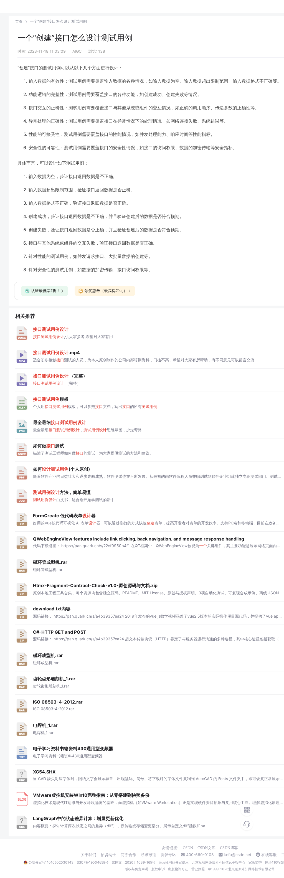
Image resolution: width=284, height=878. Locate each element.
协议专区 (168, 854)
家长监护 (255, 862)
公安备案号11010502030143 (51, 862)
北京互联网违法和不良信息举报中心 (218, 862)
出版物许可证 (178, 869)
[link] (18, 21)
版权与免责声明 (136, 869)
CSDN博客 (229, 848)
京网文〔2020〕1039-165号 (133, 862)
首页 (18, 21)
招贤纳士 (108, 854)
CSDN (188, 848)
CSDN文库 (206, 848)
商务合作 (128, 854)
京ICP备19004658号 (92, 862)
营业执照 (198, 869)
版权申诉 (158, 869)
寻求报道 (148, 854)
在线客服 (269, 854)
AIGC (77, 51)
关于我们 (88, 854)
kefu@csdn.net (237, 854)
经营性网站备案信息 (174, 862)
